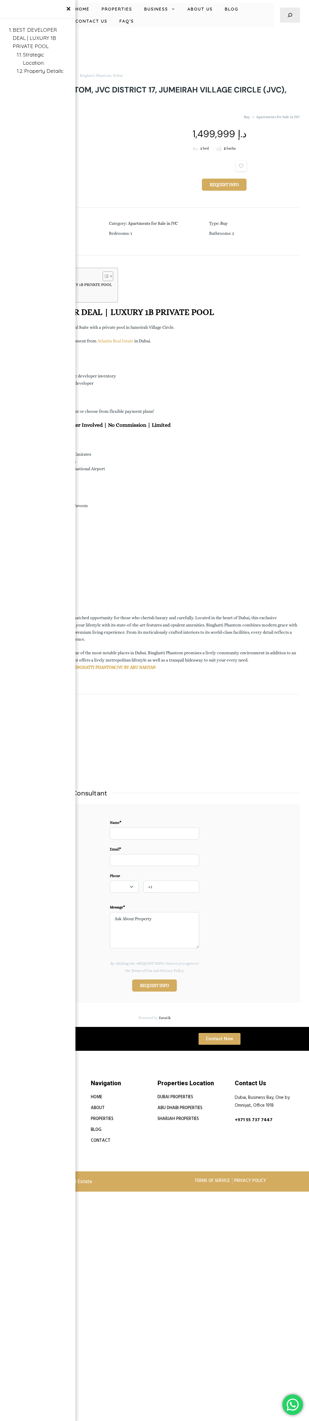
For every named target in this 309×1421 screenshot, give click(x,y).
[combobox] (124, 887)
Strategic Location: (33, 58)
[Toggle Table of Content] (105, 276)
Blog (231, 9)
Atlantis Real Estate (115, 340)
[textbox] (124, 887)
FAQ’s (126, 21)
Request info (224, 184)
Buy (247, 117)
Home (82, 9)
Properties (117, 9)
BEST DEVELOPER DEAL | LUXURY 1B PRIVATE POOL (35, 38)
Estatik (165, 1018)
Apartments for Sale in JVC (278, 117)
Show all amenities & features (37, 773)
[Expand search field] (290, 15)
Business (156, 9)
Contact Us (91, 21)
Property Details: (44, 71)
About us (200, 9)
